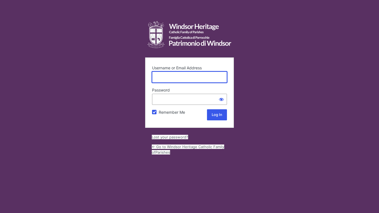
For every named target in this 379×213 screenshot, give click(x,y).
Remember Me (172, 112)
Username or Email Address (177, 67)
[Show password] (221, 99)
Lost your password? (170, 137)
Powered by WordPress (189, 34)
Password (161, 90)
